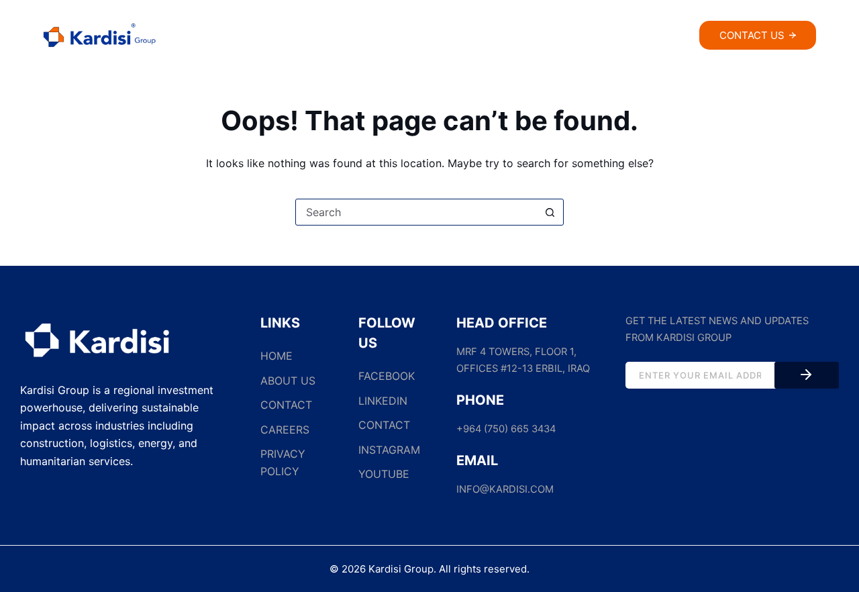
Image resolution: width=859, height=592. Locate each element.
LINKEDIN (382, 400)
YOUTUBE (383, 474)
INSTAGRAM (389, 449)
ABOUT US (287, 380)
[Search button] (549, 212)
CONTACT (286, 404)
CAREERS (284, 429)
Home (284, 36)
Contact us (752, 35)
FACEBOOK (386, 376)
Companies (440, 36)
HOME (276, 355)
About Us (355, 36)
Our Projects (551, 36)
